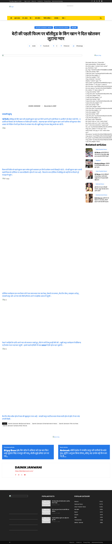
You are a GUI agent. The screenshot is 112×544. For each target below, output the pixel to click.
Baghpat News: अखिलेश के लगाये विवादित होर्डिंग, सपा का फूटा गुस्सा (102, 165)
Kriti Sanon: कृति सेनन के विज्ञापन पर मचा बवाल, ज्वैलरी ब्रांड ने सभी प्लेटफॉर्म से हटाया (102, 200)
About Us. (71, 542)
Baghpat (98, 160)
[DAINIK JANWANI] (8, 470)
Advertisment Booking (97, 542)
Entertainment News (44, 27)
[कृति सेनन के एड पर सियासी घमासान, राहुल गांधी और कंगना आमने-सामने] (89, 187)
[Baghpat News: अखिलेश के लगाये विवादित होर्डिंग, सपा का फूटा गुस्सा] (89, 163)
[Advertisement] (70, 11)
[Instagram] (94, 1)
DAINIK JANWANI (34, 106)
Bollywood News (61, 27)
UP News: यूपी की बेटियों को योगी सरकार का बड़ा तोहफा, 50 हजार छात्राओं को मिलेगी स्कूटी (102, 154)
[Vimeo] (99, 1)
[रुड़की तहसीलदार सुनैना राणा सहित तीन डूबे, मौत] (46, 520)
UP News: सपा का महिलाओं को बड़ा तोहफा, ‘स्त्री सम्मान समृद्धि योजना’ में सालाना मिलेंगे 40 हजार (101, 177)
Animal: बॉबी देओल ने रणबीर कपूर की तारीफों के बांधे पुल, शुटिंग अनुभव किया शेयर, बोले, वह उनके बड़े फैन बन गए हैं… (83, 453)
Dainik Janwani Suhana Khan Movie (15, 425)
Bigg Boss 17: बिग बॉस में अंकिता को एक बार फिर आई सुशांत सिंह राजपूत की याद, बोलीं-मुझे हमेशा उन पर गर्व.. (26, 453)
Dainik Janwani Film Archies (68, 423)
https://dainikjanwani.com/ (24, 471)
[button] (101, 18)
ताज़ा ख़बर (74, 27)
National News (100, 184)
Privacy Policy (86, 542)
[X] (97, 1)
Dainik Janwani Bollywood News (19, 423)
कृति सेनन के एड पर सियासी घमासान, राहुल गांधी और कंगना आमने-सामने (101, 189)
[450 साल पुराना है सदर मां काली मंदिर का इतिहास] (46, 512)
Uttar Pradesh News (101, 149)
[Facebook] (92, 1)
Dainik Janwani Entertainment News (44, 423)
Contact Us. (79, 542)
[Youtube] (102, 1)
